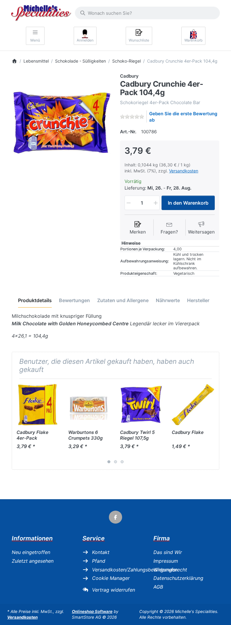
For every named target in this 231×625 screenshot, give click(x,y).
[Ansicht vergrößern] (61, 122)
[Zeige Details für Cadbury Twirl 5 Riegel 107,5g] (141, 404)
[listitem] (61, 122)
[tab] (35, 300)
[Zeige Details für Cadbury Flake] (193, 404)
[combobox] (147, 13)
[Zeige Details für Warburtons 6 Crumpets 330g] (89, 404)
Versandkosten (183, 170)
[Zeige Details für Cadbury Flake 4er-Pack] (38, 404)
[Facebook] (115, 517)
